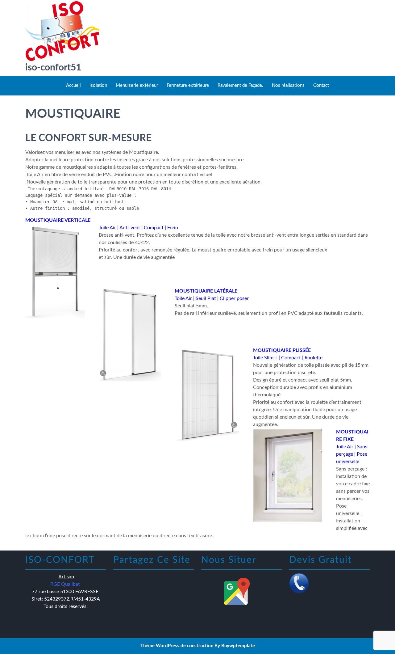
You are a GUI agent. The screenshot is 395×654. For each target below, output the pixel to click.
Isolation (98, 85)
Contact (321, 85)
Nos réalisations (288, 85)
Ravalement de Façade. (240, 85)
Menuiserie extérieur (137, 85)
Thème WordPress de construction (176, 645)
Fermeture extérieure (188, 85)
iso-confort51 (53, 67)
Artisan (66, 576)
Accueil (73, 85)
